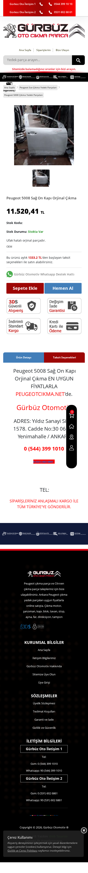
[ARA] (78, 60)
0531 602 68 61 (63, 12)
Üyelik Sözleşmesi (44, 703)
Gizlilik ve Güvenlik (44, 728)
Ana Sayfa (25, 50)
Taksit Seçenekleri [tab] (64, 357)
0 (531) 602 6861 (43, 462)
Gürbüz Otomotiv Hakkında (44, 666)
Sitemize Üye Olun (44, 674)
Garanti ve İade (44, 719)
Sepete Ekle (25, 288)
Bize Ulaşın (62, 50)
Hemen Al (63, 288)
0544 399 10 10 (63, 4)
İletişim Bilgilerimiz (44, 658)
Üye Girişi (44, 682)
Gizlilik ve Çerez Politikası (22, 850)
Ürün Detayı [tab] (23, 357)
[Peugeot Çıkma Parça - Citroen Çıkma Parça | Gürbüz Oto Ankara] (44, 31)
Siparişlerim (43, 50)
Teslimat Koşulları (44, 711)
